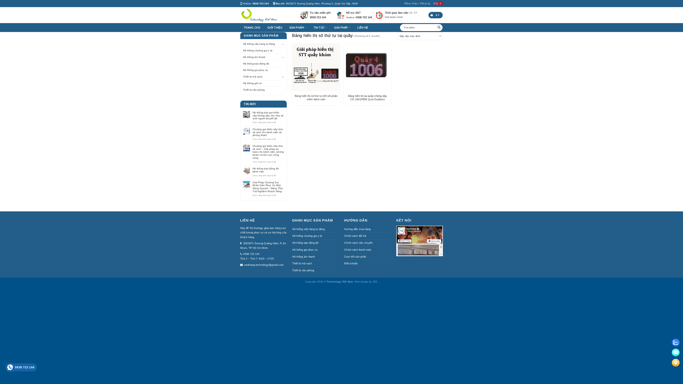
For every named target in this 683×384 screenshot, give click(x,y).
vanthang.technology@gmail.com (264, 264)
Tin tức (318, 27)
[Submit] (439, 27)
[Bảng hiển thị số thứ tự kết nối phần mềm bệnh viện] (316, 67)
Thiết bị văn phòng (254, 89)
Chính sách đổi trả (355, 235)
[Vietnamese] (440, 3)
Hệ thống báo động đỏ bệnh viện (266, 170)
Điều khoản (351, 263)
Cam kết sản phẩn (355, 256)
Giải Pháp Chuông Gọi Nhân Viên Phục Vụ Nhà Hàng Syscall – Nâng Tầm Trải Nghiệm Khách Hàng (268, 187)
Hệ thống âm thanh (254, 57)
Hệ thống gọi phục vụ (255, 70)
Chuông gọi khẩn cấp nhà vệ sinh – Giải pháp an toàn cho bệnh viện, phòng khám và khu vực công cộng (268, 152)
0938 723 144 (261, 3)
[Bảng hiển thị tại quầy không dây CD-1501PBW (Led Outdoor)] (367, 67)
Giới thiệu (274, 27)
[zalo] (676, 342)
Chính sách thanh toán (357, 249)
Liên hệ (362, 27)
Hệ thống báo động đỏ (256, 63)
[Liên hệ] (676, 363)
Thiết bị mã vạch (252, 76)
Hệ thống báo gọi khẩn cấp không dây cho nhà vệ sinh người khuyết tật (268, 115)
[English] (436, 3)
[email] (676, 352)
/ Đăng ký (424, 3)
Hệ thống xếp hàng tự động (259, 43)
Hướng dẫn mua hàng (357, 229)
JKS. (375, 281)
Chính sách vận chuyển (358, 242)
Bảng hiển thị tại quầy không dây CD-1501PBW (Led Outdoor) (367, 97)
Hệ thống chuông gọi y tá (257, 50)
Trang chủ (252, 27)
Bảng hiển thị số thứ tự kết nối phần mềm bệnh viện (316, 97)
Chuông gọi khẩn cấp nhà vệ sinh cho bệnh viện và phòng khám (268, 132)
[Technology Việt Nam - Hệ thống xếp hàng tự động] (263, 15)
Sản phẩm (296, 27)
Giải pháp (341, 27)
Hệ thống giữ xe (252, 83)
